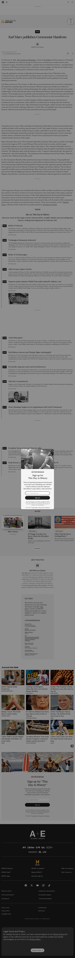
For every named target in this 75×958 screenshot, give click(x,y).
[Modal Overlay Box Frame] (37, 479)
